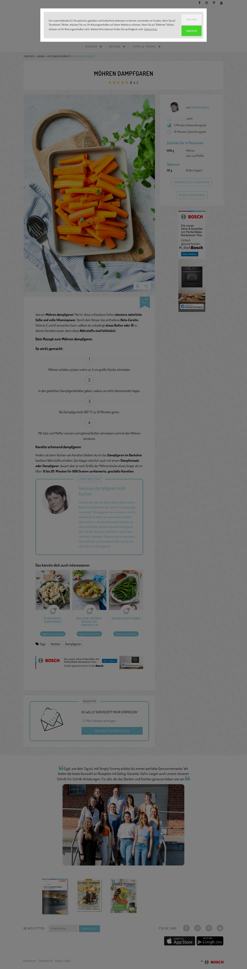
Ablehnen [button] (192, 19)
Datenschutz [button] (150, 29)
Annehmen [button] (191, 30)
